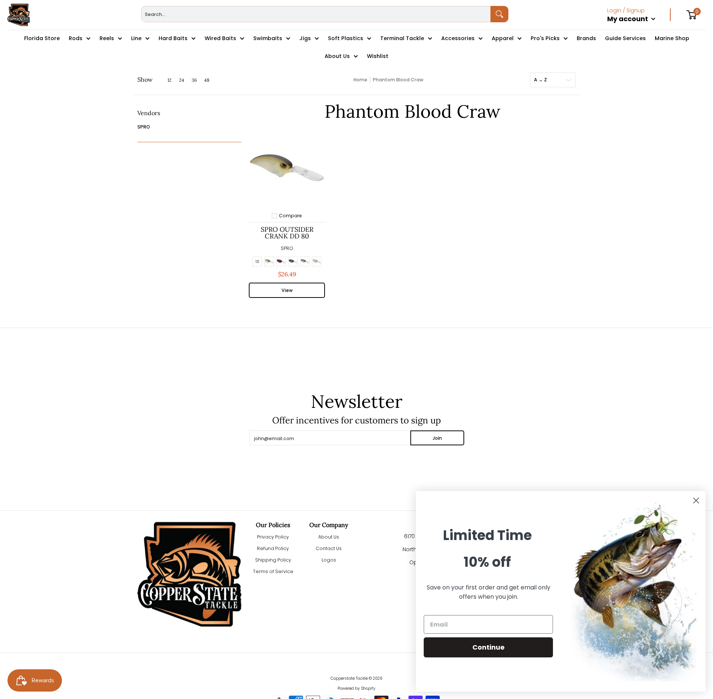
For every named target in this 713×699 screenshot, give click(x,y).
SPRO (143, 127)
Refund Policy (273, 548)
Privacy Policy (273, 537)
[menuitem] (639, 27)
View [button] (287, 290)
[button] (148, 115)
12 (169, 80)
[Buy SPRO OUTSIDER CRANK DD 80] (287, 168)
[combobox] (316, 14)
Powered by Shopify (356, 688)
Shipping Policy (273, 560)
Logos (329, 560)
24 (181, 80)
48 (206, 80)
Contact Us (329, 548)
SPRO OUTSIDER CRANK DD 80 (287, 232)
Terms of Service (273, 571)
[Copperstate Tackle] (18, 15)
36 (194, 80)
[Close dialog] (696, 500)
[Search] (499, 14)
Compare (290, 215)
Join (437, 438)
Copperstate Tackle (349, 678)
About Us (328, 537)
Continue (488, 647)
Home (360, 80)
